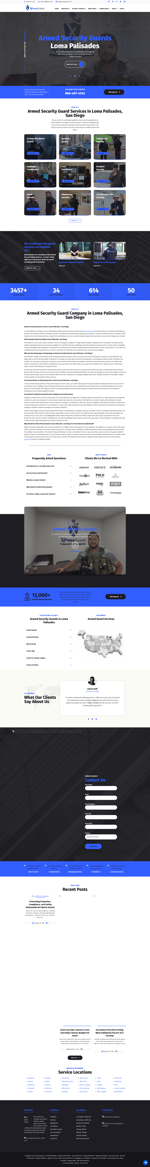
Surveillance (54, 1126)
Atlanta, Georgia (81, 1132)
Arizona (30, 1081)
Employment (54, 1135)
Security (52, 1120)
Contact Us (74, 220)
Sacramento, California (83, 1120)
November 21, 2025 (108, 1051)
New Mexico (118, 1092)
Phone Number (90, 804)
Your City (88, 814)
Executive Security (56, 1129)
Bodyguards (54, 1123)
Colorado (31, 1088)
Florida (30, 1092)
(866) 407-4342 (71, 64)
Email (87, 794)
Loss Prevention (55, 1132)
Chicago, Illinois (81, 1129)
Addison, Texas (81, 1126)
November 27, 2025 (39, 923)
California (31, 1085)
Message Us (113, 92)
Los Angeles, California (83, 1117)
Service (87, 833)
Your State (88, 823)
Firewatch (53, 1117)
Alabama (31, 1078)
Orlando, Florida (81, 1135)
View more (74, 1057)
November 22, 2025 (73, 1049)
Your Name (88, 785)
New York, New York (82, 1138)
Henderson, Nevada (82, 1123)
